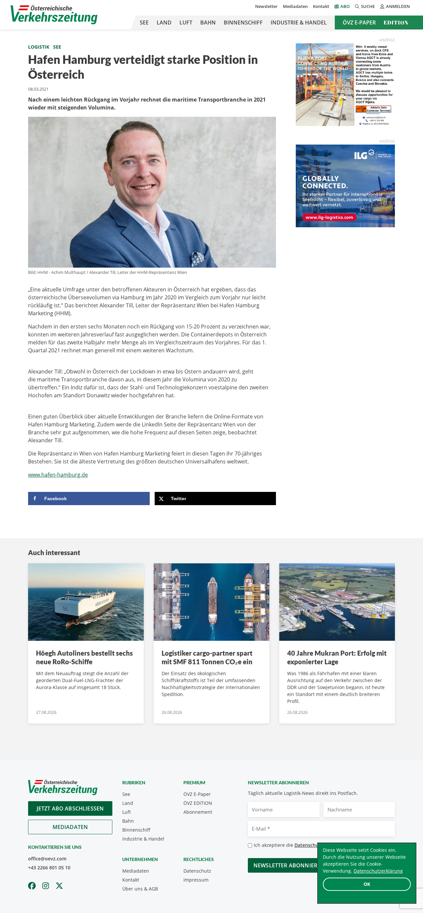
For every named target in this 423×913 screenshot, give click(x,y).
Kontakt (321, 6)
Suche (368, 6)
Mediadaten (295, 6)
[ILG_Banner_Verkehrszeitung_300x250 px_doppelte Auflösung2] (345, 185)
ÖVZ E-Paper (359, 22)
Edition (396, 22)
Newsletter (266, 6)
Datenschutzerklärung (378, 871)
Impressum (196, 880)
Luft (185, 22)
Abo (345, 6)
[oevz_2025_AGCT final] (345, 84)
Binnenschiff (243, 22)
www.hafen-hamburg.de (58, 474)
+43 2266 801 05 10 (49, 867)
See (144, 22)
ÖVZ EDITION (197, 803)
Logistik (38, 47)
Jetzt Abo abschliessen (70, 808)
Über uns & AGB (140, 889)
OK (367, 884)
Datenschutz (197, 871)
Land (164, 22)
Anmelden (398, 6)
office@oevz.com (47, 858)
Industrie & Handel (299, 22)
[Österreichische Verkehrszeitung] (54, 14)
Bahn (208, 22)
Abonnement (197, 812)
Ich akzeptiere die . (307, 845)
